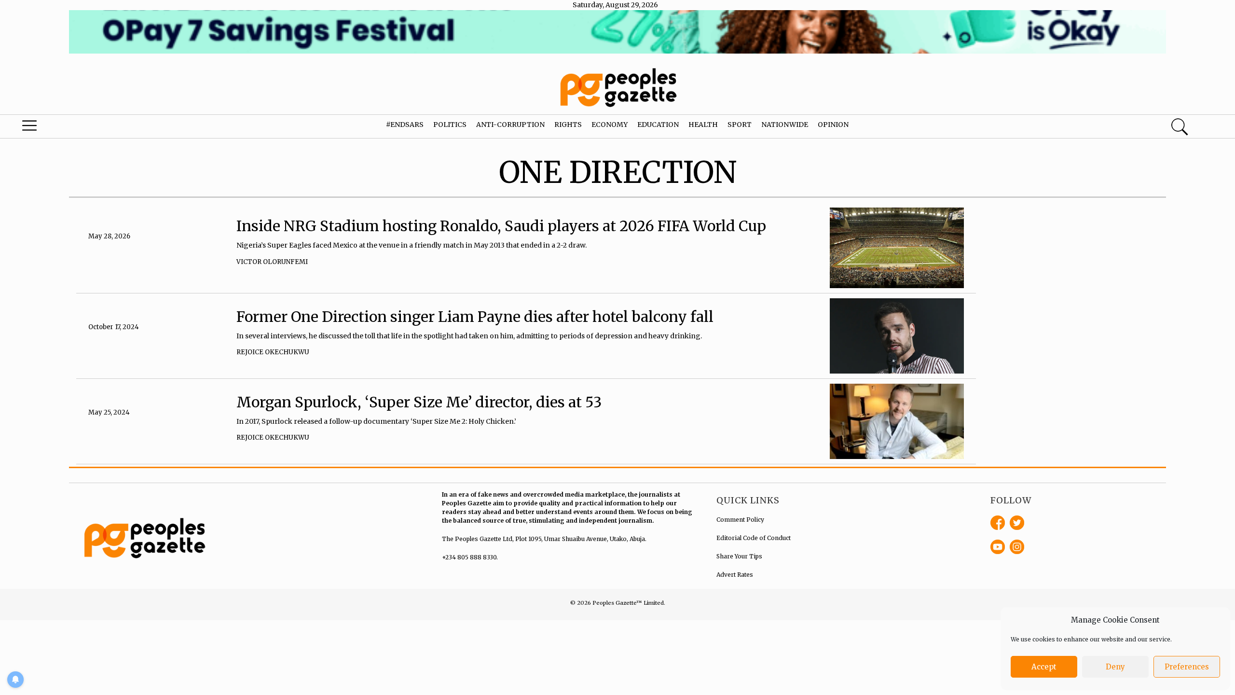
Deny (1115, 666)
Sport (739, 124)
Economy (609, 124)
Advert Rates (734, 574)
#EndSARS (405, 124)
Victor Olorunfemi (272, 262)
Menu (65, 128)
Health (703, 124)
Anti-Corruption (510, 124)
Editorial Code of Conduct (753, 538)
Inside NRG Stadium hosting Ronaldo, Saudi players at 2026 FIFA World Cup (501, 226)
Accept (1044, 666)
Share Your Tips (739, 556)
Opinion (833, 124)
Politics (450, 124)
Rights (568, 124)
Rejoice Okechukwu (272, 352)
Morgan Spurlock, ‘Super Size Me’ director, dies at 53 (419, 402)
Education (658, 124)
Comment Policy (740, 519)
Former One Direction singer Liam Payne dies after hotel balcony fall (475, 316)
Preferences (1187, 666)
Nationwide (784, 124)
